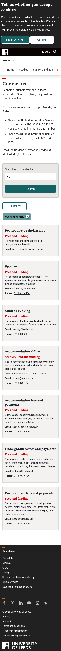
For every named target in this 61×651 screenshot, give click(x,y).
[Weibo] (45, 603)
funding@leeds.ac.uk (23, 329)
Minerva (6, 563)
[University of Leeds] (19, 646)
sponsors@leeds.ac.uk (24, 288)
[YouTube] (29, 603)
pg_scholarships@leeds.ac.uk (27, 249)
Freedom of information (14, 630)
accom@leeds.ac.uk (22, 378)
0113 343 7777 (21, 383)
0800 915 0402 (41, 124)
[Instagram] (37, 603)
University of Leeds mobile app (18, 577)
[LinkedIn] (20, 603)
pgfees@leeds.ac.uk (23, 518)
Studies (23, 69)
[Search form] (55, 52)
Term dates (8, 558)
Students (8, 61)
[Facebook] (4, 603)
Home (10, 69)
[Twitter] (12, 603)
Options (42, 39)
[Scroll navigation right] (57, 70)
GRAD (5, 567)
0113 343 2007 (21, 334)
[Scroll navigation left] (3, 70)
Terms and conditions (13, 626)
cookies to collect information (28, 17)
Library (5, 572)
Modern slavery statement (16, 635)
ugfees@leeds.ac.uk (22, 471)
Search (30, 188)
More (45, 51)
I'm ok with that (15, 39)
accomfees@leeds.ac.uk (25, 426)
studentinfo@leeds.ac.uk (17, 154)
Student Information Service (17, 586)
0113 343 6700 (22, 293)
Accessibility (9, 621)
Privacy (6, 616)
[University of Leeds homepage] (5, 52)
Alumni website (10, 582)
